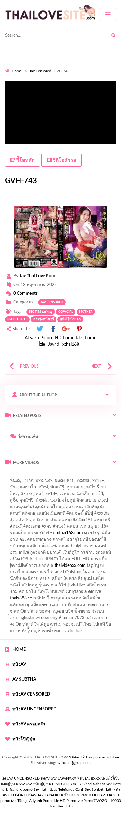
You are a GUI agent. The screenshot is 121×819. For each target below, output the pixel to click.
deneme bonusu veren (55, 534)
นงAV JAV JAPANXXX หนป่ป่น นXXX (71, 778)
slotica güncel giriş (69, 482)
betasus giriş (51, 600)
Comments (25, 293)
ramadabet (84, 554)
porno (10, 476)
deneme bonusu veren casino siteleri (83, 560)
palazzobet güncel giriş (52, 489)
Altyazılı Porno (38, 338)
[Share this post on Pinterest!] (79, 329)
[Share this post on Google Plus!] (66, 329)
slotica (102, 541)
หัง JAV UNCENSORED (21, 778)
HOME (19, 649)
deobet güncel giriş (92, 521)
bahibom (94, 508)
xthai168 (70, 344)
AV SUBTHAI (25, 679)
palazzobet (19, 534)
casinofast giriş (103, 606)
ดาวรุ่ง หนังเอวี (43, 319)
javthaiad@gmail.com (73, 763)
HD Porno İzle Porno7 (78, 801)
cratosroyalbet (46, 606)
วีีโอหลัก (25, 160)
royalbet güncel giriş (82, 476)
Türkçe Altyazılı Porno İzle (38, 801)
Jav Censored (40, 71)
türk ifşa (7, 789)
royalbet (89, 534)
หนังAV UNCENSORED (34, 709)
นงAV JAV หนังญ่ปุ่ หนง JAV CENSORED (48, 784)
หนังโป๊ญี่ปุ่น (23, 739)
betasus (75, 600)
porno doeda (50, 476)
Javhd (53, 344)
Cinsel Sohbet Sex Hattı (101, 784)
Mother (85, 311)
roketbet (34, 613)
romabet (13, 613)
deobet (112, 528)
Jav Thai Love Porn (37, 276)
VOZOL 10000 (108, 801)
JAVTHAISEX (109, 795)
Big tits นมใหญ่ (40, 311)
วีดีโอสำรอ (64, 160)
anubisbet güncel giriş (37, 495)
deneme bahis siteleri (28, 567)
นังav (53, 789)
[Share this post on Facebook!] (53, 329)
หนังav (19, 664)
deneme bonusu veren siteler (49, 573)
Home (17, 71)
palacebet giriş (58, 528)
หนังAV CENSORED (31, 694)
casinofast (71, 508)
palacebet (14, 521)
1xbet (29, 600)
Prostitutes (17, 319)
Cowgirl (65, 311)
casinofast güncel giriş (26, 482)
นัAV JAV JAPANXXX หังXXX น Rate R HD (63, 795)
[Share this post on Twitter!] (40, 329)
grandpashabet (77, 495)
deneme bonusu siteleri (82, 587)
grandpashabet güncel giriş (30, 502)
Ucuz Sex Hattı (60, 806)
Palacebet (47, 508)
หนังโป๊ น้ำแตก (70, 319)
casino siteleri (66, 567)
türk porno (24, 789)
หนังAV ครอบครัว (28, 724)
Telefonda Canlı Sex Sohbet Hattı (85, 789)
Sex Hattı (41, 789)
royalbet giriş (89, 528)
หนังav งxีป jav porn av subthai (94, 757)
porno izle (27, 476)
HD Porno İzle (68, 338)
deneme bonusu (97, 573)
